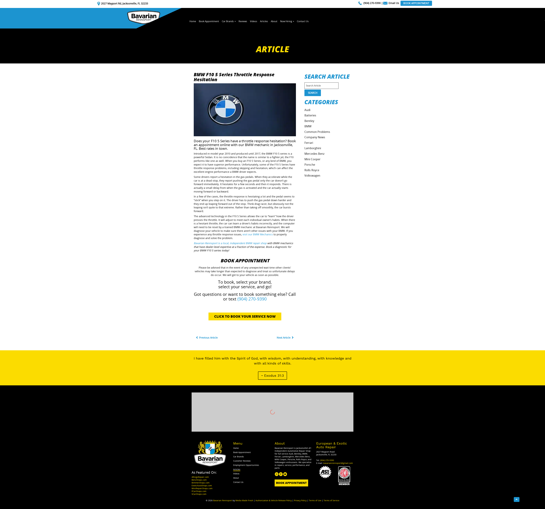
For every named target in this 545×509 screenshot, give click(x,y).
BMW (308, 126)
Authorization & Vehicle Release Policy (273, 500)
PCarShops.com (199, 491)
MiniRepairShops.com (202, 488)
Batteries (310, 115)
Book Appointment (416, 3)
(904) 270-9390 (372, 3)
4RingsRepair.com (200, 477)
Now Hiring (286, 21)
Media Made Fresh (244, 500)
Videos (253, 21)
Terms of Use (315, 500)
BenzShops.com (199, 479)
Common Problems (317, 132)
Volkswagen (312, 175)
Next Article (284, 337)
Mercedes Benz (314, 154)
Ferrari (308, 143)
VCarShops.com (199, 494)
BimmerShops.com (200, 482)
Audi (307, 110)
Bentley (309, 121)
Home (192, 21)
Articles (264, 21)
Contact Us (303, 21)
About (274, 21)
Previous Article (208, 337)
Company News (314, 137)
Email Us (393, 3)
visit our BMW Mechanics (258, 234)
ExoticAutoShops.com (202, 485)
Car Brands (228, 21)
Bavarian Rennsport (222, 500)
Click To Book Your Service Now (245, 316)
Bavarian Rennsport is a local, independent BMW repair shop (230, 243)
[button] (272, 376)
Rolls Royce (311, 170)
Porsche (309, 164)
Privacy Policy (300, 500)
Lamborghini (312, 148)
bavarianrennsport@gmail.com (338, 463)
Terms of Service (331, 500)
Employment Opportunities (246, 465)
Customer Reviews (242, 460)
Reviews (243, 21)
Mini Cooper (312, 159)
